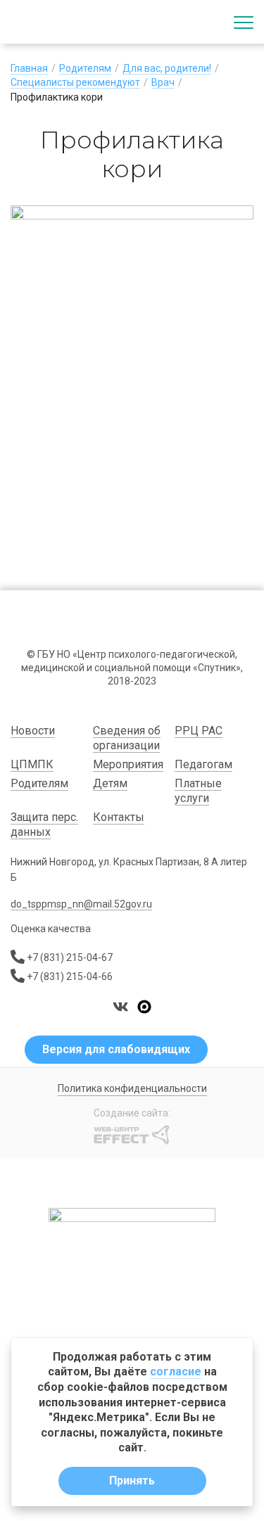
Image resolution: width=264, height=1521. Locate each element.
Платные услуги (198, 791)
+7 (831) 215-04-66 (70, 976)
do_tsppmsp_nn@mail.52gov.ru (81, 904)
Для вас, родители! (166, 68)
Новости (33, 730)
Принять (132, 1480)
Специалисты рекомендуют (75, 82)
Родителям (85, 68)
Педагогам (203, 764)
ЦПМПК (32, 764)
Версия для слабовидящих (116, 1049)
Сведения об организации (127, 738)
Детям (110, 783)
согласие (175, 1371)
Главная (29, 68)
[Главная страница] (63, 22)
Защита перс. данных (44, 824)
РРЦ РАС (198, 730)
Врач (163, 82)
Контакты (118, 817)
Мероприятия (128, 764)
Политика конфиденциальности (132, 1088)
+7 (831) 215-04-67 (70, 957)
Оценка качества (51, 928)
